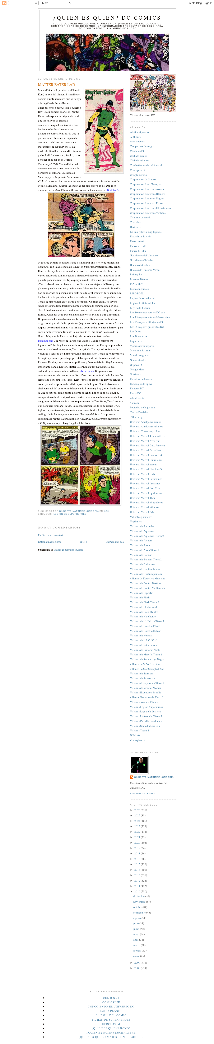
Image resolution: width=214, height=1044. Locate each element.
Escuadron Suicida (140, 236)
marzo (137, 945)
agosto (137, 918)
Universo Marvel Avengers (145, 441)
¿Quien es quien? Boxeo (111, 1028)
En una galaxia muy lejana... (146, 232)
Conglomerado (138, 175)
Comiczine (111, 1002)
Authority (135, 137)
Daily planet (111, 1011)
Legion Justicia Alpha (142, 303)
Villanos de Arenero (141, 540)
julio (136, 923)
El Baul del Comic (111, 1015)
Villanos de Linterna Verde (145, 650)
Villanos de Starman (141, 673)
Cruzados (135, 222)
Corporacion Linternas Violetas (148, 213)
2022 (137, 832)
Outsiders (135, 374)
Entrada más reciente (49, 542)
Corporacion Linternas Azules (147, 189)
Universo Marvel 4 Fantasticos (147, 436)
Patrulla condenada (141, 379)
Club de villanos (139, 160)
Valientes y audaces (141, 517)
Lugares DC (136, 341)
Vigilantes (136, 521)
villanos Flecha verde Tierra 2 (147, 697)
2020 (137, 842)
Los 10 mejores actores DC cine (148, 312)
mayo (136, 934)
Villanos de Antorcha (142, 526)
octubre (138, 907)
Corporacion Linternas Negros (147, 198)
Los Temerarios (138, 336)
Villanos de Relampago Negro (147, 659)
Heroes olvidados (140, 265)
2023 (137, 826)
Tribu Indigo (137, 417)
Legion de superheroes (70, 514)
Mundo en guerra (139, 355)
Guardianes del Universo (144, 255)
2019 (137, 848)
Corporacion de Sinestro (143, 179)
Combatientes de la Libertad (146, 165)
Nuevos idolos (138, 360)
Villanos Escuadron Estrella (145, 692)
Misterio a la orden (140, 350)
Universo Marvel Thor (142, 498)
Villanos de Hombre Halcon (145, 631)
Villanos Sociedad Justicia (145, 726)
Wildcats (135, 735)
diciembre (139, 896)
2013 (137, 875)
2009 (137, 962)
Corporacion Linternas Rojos (146, 203)
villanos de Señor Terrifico (145, 664)
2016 (137, 859)
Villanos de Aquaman (142, 531)
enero (136, 956)
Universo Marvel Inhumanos (146, 479)
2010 (137, 891)
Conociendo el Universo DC (111, 1006)
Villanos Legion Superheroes (146, 707)
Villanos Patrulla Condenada (146, 721)
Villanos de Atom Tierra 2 (144, 550)
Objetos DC (136, 365)
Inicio (83, 542)
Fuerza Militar (138, 251)
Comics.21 (111, 998)
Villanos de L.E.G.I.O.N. (143, 640)
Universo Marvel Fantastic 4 (146, 455)
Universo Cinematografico (145, 431)
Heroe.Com (111, 1024)
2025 (137, 815)
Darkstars (135, 227)
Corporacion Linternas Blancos (147, 194)
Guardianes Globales (141, 260)
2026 (137, 810)
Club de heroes (138, 156)
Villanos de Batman (141, 555)
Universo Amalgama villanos (146, 426)
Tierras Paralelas (139, 412)
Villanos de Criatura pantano (146, 574)
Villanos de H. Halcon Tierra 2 (147, 621)
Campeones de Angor (142, 146)
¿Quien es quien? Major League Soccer (111, 1037)
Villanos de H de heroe (143, 616)
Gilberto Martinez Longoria (154, 777)
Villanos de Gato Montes (144, 612)
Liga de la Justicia (140, 308)
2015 (137, 864)
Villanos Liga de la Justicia (145, 711)
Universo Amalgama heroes (145, 422)
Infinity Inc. (136, 274)
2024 (137, 821)
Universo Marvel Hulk (142, 474)
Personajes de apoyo (141, 384)
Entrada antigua (115, 542)
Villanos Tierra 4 (139, 730)
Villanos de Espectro (141, 593)
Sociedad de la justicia (142, 407)
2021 (137, 837)
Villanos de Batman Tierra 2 (146, 559)
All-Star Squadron (140, 132)
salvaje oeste (137, 398)
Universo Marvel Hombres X (146, 469)
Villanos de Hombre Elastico (146, 626)
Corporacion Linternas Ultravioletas (150, 208)
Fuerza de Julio (138, 246)
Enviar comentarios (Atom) (69, 549)
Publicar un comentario (51, 535)
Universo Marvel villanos (144, 507)
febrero (137, 950)
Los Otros (135, 331)
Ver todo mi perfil (143, 793)
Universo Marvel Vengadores (146, 502)
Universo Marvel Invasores (145, 483)
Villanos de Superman (142, 678)
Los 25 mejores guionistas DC (147, 327)
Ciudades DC (137, 151)
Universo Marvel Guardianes (146, 460)
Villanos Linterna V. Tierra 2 (146, 716)
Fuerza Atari (137, 241)
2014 (137, 870)
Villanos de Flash (140, 597)
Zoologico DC (138, 740)
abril (136, 939)
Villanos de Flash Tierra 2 (144, 602)
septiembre (139, 912)
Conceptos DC (138, 170)
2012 (137, 880)
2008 (137, 968)
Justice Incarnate (139, 289)
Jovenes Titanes (139, 279)
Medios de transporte (142, 346)
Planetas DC (137, 388)
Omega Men (137, 369)
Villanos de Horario (141, 635)
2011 (137, 886)
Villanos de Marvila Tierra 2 (146, 654)
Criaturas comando (140, 217)
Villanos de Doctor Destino (145, 583)
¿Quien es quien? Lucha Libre (111, 1032)
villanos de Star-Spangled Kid (147, 669)
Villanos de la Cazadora (143, 645)
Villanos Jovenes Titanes (144, 702)
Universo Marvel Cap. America (147, 445)
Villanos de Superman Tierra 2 (147, 683)
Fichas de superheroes (111, 1019)
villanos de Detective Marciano (148, 578)
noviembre (139, 901)
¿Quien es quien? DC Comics (107, 17)
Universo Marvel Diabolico (145, 450)
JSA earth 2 (136, 284)
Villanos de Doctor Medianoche (148, 588)
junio (136, 929)
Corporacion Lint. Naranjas (145, 184)
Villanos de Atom (140, 545)
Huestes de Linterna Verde (144, 270)
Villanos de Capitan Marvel (145, 569)
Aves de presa (137, 141)
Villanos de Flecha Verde (144, 607)
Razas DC (135, 393)
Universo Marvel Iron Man (145, 488)
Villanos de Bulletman (142, 564)
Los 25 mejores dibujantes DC (147, 322)
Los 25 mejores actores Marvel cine (150, 317)
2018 (137, 853)
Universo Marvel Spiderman (146, 493)
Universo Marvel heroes (143, 464)
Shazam (134, 403)
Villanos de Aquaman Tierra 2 (147, 536)
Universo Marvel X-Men (143, 512)
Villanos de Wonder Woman (146, 688)
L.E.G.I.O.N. (137, 293)
